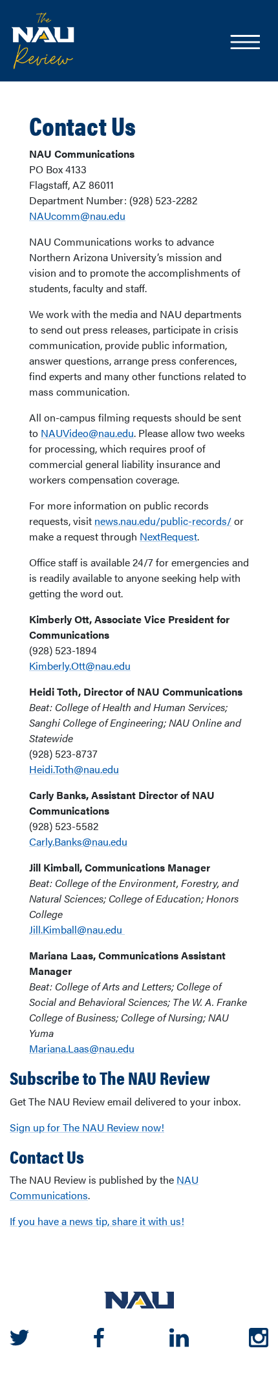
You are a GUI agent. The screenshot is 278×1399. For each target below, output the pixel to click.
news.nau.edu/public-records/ (162, 520)
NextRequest (168, 536)
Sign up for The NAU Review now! (87, 1127)
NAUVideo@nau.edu (87, 432)
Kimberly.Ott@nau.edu (80, 665)
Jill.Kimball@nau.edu (77, 929)
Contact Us (82, 125)
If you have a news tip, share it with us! (97, 1220)
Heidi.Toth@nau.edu (74, 769)
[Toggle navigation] (244, 43)
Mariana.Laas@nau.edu (81, 1048)
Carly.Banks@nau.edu (78, 841)
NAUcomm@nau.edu (77, 215)
